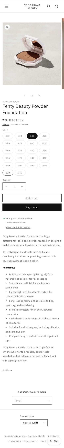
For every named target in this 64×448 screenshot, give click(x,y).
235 (9, 158)
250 (34, 166)
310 (9, 136)
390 (46, 136)
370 (9, 166)
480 (46, 151)
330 (21, 136)
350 (22, 173)
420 (22, 158)
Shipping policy (31, 441)
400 (9, 144)
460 (9, 151)
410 (21, 144)
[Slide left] (24, 95)
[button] (6, 6)
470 (34, 151)
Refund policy (53, 436)
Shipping (5, 124)
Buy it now (32, 207)
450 (46, 144)
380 (32, 135)
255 (46, 166)
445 (22, 151)
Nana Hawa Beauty (19, 436)
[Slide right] (39, 95)
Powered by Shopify (36, 436)
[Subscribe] (48, 401)
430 (34, 158)
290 (22, 166)
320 (8, 172)
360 (46, 158)
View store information (18, 227)
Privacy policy (15, 441)
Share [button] (9, 370)
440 (34, 144)
